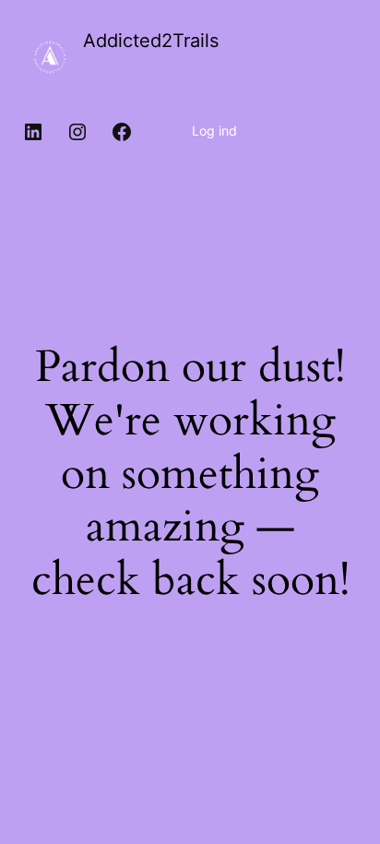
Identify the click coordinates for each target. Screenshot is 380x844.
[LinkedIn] (33, 132)
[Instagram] (77, 132)
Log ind (214, 130)
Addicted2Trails (151, 41)
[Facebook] (122, 132)
